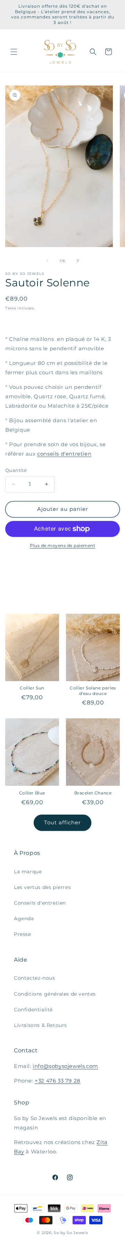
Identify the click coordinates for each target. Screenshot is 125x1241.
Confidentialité (33, 1009)
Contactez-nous (34, 978)
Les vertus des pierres (42, 887)
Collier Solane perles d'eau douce (93, 690)
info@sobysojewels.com (65, 1066)
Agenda (24, 918)
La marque (28, 871)
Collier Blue (32, 792)
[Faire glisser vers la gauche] (47, 260)
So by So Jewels (71, 1232)
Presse (22, 934)
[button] (14, 51)
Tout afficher (62, 822)
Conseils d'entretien (40, 903)
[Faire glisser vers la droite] (77, 260)
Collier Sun (32, 688)
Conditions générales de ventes (55, 994)
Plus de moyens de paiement (62, 545)
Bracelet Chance (93, 792)
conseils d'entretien (64, 453)
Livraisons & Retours (40, 1025)
